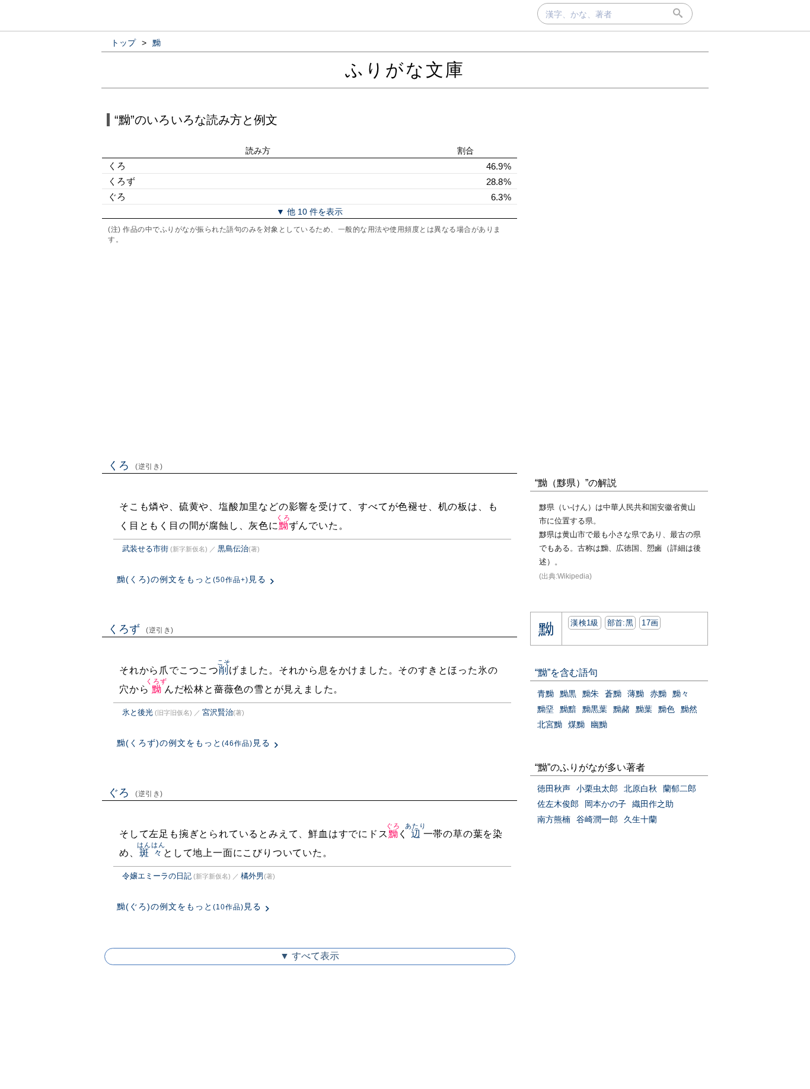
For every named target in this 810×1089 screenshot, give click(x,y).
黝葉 (644, 709)
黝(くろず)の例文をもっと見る (193, 743)
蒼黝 (613, 693)
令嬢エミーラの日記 (157, 875)
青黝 (545, 693)
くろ (135, 465)
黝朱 (590, 693)
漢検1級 (584, 622)
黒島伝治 (233, 548)
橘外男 (252, 875)
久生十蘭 (640, 819)
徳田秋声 (553, 788)
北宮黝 (549, 724)
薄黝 (635, 693)
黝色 (666, 709)
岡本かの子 (605, 804)
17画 (650, 622)
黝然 (689, 709)
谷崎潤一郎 (597, 819)
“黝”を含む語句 (566, 673)
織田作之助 (653, 804)
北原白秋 (640, 788)
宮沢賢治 (217, 712)
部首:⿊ (620, 622)
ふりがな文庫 (405, 69)
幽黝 (599, 724)
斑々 (151, 853)
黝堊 (545, 709)
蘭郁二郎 (679, 788)
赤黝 (658, 693)
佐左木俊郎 (558, 804)
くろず (141, 629)
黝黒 (568, 693)
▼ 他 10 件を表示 (309, 211)
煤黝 (576, 724)
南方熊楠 (553, 819)
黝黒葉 (594, 709)
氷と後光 (137, 712)
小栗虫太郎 (597, 788)
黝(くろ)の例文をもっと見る (191, 579)
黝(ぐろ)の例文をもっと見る (189, 906)
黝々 (680, 693)
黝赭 (621, 709)
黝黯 (568, 709)
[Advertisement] (309, 350)
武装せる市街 (145, 548)
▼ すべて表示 (309, 956)
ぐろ (135, 793)
